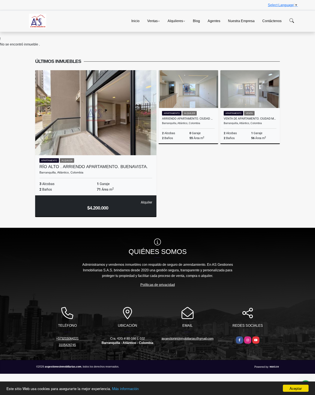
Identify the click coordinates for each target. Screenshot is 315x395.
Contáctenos (272, 21)
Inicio (135, 21)
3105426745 (67, 345)
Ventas (152, 21)
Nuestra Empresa (241, 21)
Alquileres (175, 21)
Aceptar (296, 388)
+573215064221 (67, 338)
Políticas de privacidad (157, 285)
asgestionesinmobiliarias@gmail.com (188, 338)
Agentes (214, 21)
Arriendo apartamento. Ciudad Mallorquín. (188, 118)
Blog (196, 21)
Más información (125, 388)
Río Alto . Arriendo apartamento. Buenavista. (93, 166)
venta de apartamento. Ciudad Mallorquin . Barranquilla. (250, 118)
